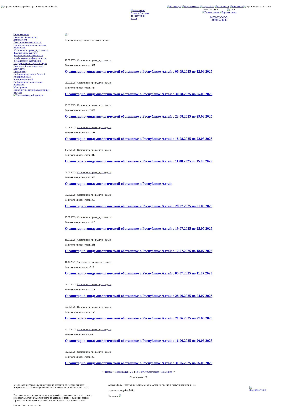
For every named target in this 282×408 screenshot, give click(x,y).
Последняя (166, 372)
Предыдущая (121, 372)
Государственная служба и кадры (30, 63)
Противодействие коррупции (28, 66)
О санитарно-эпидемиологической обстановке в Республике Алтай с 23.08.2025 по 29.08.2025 (138, 116)
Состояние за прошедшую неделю (31, 50)
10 (145, 372)
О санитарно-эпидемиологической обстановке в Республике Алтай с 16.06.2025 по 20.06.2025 (138, 341)
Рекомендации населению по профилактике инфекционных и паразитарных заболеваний (30, 58)
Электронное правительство (28, 42)
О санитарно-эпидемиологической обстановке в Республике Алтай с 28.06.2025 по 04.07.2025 (138, 296)
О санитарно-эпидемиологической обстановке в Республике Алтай (118, 184)
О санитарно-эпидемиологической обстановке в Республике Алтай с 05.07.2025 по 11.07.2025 (138, 273)
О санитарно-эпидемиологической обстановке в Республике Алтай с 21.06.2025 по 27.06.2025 (138, 318)
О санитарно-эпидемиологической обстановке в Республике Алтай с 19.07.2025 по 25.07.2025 (138, 228)
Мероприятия (20, 87)
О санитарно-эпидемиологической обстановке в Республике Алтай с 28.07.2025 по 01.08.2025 (138, 206)
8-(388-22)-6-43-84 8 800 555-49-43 (219, 18)
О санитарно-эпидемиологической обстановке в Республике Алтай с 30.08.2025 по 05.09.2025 (138, 94)
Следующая (153, 372)
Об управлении (21, 34)
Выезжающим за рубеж (25, 53)
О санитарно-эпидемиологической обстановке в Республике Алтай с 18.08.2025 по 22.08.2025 (138, 139)
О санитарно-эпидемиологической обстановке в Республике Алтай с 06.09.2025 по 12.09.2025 (138, 71)
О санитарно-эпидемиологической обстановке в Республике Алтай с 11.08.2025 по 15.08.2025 (138, 161)
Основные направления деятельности (25, 38)
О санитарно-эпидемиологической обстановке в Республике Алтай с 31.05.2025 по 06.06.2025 (138, 363)
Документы (19, 69)
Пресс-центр (20, 71)
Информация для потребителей (29, 74)
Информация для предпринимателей (23, 78)
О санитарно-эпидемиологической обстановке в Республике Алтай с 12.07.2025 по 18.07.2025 (138, 251)
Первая (108, 372)
